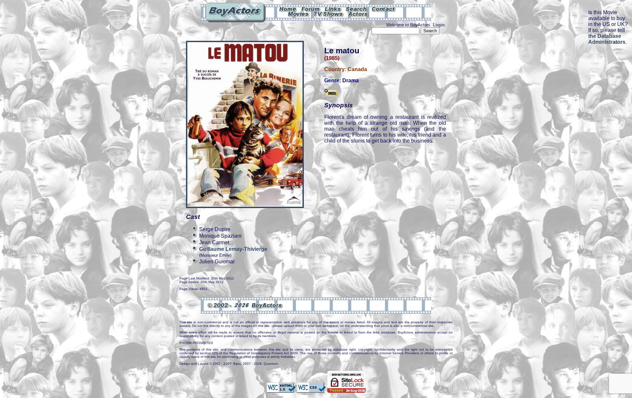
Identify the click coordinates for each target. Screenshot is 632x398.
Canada (357, 69)
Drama (350, 80)
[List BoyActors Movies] (298, 13)
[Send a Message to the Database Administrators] (383, 8)
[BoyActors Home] (288, 8)
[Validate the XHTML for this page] (281, 389)
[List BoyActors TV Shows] (328, 13)
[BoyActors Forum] (310, 8)
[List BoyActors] (358, 13)
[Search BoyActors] (356, 8)
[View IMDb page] (331, 93)
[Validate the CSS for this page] (311, 389)
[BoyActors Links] (333, 8)
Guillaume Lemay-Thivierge (233, 249)
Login (439, 24)
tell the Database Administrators (606, 36)
